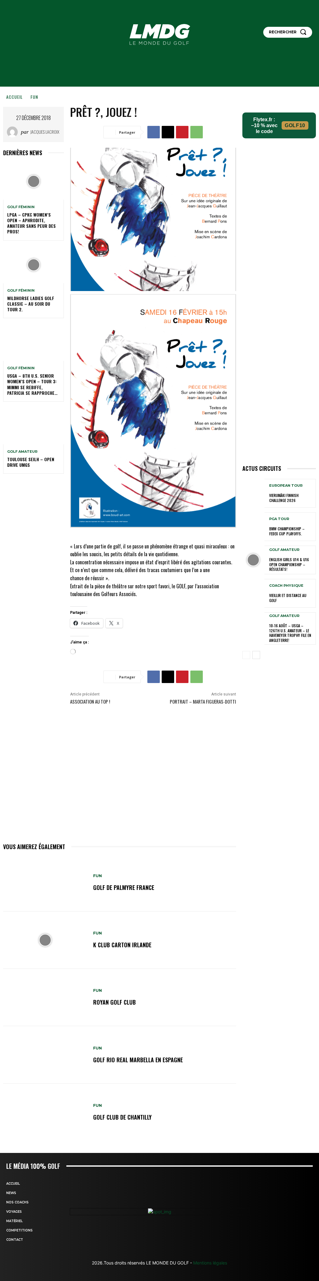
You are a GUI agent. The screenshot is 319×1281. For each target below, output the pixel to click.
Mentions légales (209, 1262)
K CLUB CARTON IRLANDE (122, 945)
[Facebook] (153, 132)
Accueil (14, 96)
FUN (34, 96)
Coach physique (286, 585)
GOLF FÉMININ (21, 207)
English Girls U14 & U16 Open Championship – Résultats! (289, 564)
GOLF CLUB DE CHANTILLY (122, 1117)
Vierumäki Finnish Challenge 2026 (283, 498)
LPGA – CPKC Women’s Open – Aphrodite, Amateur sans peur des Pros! (31, 223)
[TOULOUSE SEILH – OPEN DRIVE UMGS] (33, 426)
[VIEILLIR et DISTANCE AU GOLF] (253, 593)
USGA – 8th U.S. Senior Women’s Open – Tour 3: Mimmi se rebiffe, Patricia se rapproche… (32, 384)
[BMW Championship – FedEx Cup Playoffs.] (253, 526)
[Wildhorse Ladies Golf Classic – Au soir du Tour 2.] (33, 265)
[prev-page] (246, 655)
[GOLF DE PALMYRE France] (45, 882)
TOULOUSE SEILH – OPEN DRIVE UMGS (30, 462)
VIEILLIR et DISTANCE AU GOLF (287, 598)
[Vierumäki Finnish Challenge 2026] (253, 493)
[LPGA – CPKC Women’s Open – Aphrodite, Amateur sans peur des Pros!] (33, 181)
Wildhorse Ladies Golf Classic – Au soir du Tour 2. (30, 304)
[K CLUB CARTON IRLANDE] (45, 940)
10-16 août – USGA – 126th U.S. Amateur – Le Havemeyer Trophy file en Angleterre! (290, 633)
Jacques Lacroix (44, 131)
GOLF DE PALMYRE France (123, 887)
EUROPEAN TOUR (285, 485)
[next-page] (256, 655)
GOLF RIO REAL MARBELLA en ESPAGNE (138, 1060)
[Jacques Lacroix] (14, 132)
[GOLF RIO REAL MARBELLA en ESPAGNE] (45, 1054)
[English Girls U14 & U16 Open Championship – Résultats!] (253, 560)
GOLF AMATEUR (22, 451)
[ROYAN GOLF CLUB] (45, 997)
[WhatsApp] (196, 132)
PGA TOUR (279, 519)
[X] (168, 132)
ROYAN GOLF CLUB (114, 1002)
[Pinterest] (182, 132)
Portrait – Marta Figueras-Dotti (203, 701)
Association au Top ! (90, 701)
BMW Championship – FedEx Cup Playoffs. (287, 531)
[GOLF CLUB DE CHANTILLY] (45, 1112)
